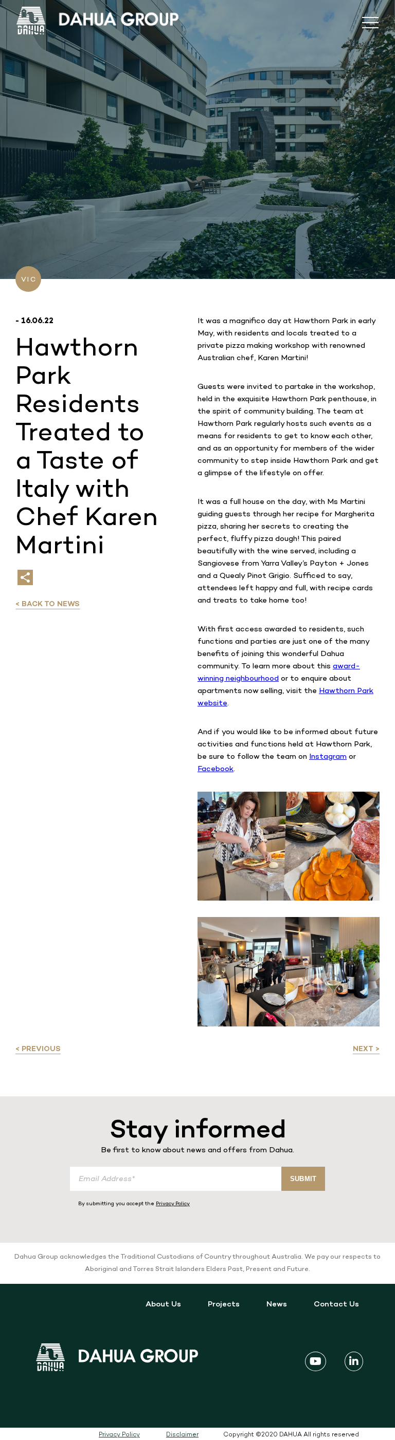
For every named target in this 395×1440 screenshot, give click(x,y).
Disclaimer (182, 1434)
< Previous (38, 1049)
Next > (366, 1049)
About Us (163, 1304)
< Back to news (47, 604)
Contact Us (336, 1304)
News (276, 1304)
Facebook (216, 769)
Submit (303, 1179)
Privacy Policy (173, 1204)
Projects (224, 1304)
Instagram (328, 756)
